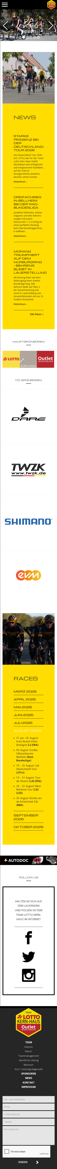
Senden (22, 1162)
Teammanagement (28, 1055)
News (28, 1078)
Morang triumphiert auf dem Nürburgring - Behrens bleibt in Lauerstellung (30, 261)
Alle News (35, 314)
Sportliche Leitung (28, 1060)
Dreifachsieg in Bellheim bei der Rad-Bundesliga (27, 202)
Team (28, 1042)
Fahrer (28, 1051)
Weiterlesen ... (21, 181)
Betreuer (29, 1064)
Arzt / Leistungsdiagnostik (29, 1069)
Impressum (29, 1087)
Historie (28, 1047)
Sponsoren (28, 1073)
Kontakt (29, 1082)
